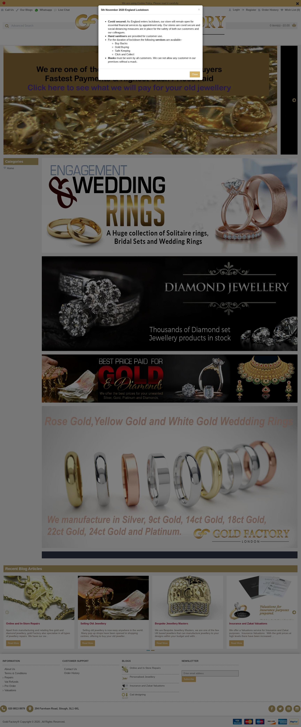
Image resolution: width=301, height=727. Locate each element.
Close (195, 74)
